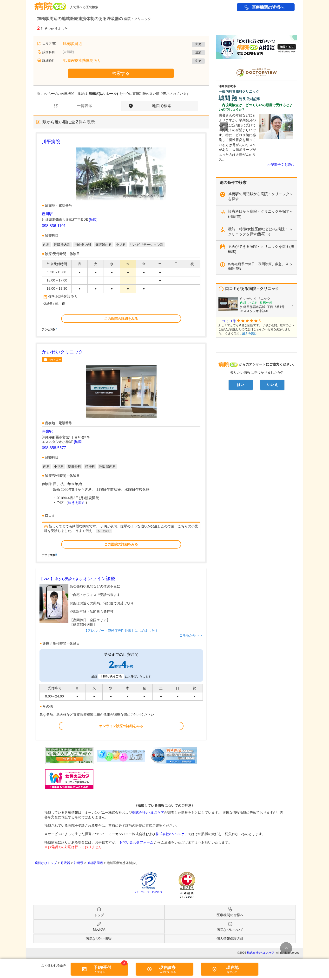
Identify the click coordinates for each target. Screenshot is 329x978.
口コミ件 (54, 360)
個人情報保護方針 (230, 938)
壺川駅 (47, 214)
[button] (224, 126)
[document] (121, 234)
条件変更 (286, 948)
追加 (198, 52)
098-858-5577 (54, 448)
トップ (99, 915)
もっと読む (104, 531)
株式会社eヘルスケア (148, 812)
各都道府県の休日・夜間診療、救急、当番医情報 (258, 266)
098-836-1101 (54, 226)
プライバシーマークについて (148, 892)
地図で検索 (161, 106)
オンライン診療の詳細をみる (121, 726)
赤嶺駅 (47, 431)
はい (240, 385)
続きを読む (77, 503)
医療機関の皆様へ (268, 7)
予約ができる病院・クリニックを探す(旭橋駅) (261, 249)
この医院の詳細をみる (121, 318)
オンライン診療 (77, 578)
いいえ (272, 385)
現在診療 (167, 967)
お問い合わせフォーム (136, 842)
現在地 (232, 967)
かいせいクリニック (62, 351)
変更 (198, 44)
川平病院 (51, 141)
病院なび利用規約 (99, 938)
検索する (121, 73)
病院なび (50, 4)
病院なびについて (230, 930)
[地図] (93, 220)
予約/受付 (102, 967)
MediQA (99, 929)
